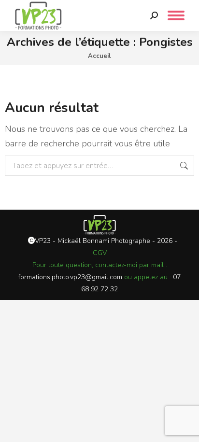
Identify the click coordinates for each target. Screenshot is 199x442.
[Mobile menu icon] (176, 15)
